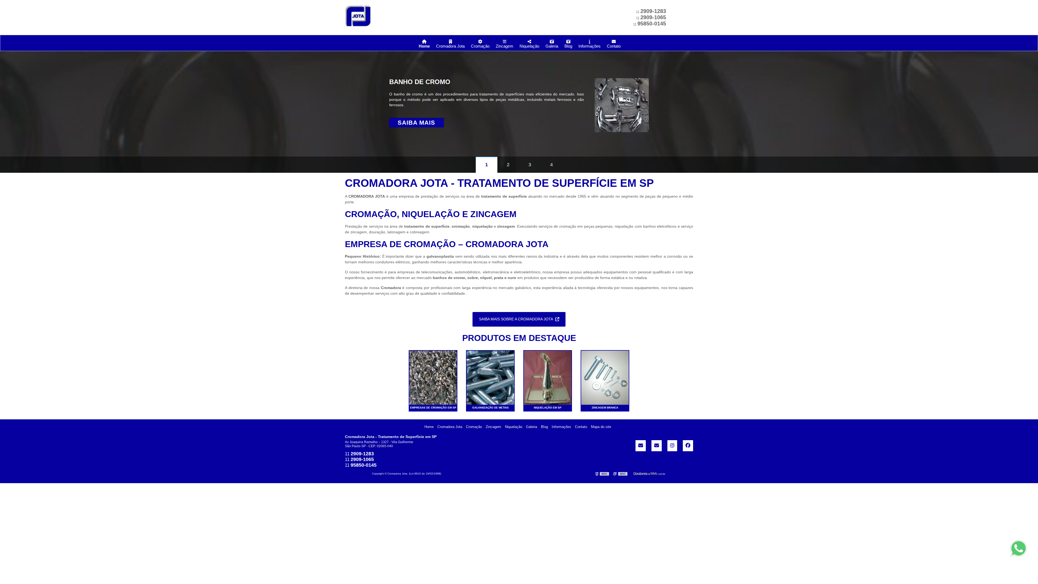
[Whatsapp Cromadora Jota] (1018, 548)
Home (424, 46)
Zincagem (504, 46)
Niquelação (529, 46)
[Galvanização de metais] (490, 377)
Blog (568, 46)
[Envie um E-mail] (641, 445)
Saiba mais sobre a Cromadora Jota (516, 319)
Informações (589, 46)
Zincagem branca (605, 407)
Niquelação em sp (547, 407)
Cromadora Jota (450, 46)
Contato (614, 46)
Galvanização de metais (490, 407)
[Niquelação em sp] (547, 377)
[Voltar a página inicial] (358, 16)
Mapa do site (601, 427)
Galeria (551, 46)
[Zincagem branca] (605, 377)
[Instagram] (672, 445)
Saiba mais (416, 122)
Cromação (480, 46)
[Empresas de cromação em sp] (433, 377)
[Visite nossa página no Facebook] (688, 445)
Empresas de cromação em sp (433, 407)
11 (651, 12)
